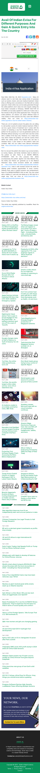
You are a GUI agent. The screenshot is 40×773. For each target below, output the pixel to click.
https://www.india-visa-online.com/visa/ (13, 197)
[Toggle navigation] (29, 6)
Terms (9, 768)
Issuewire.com (26, 97)
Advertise (28, 768)
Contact (20, 770)
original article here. (7, 206)
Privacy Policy (18, 768)
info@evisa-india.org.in (8, 194)
